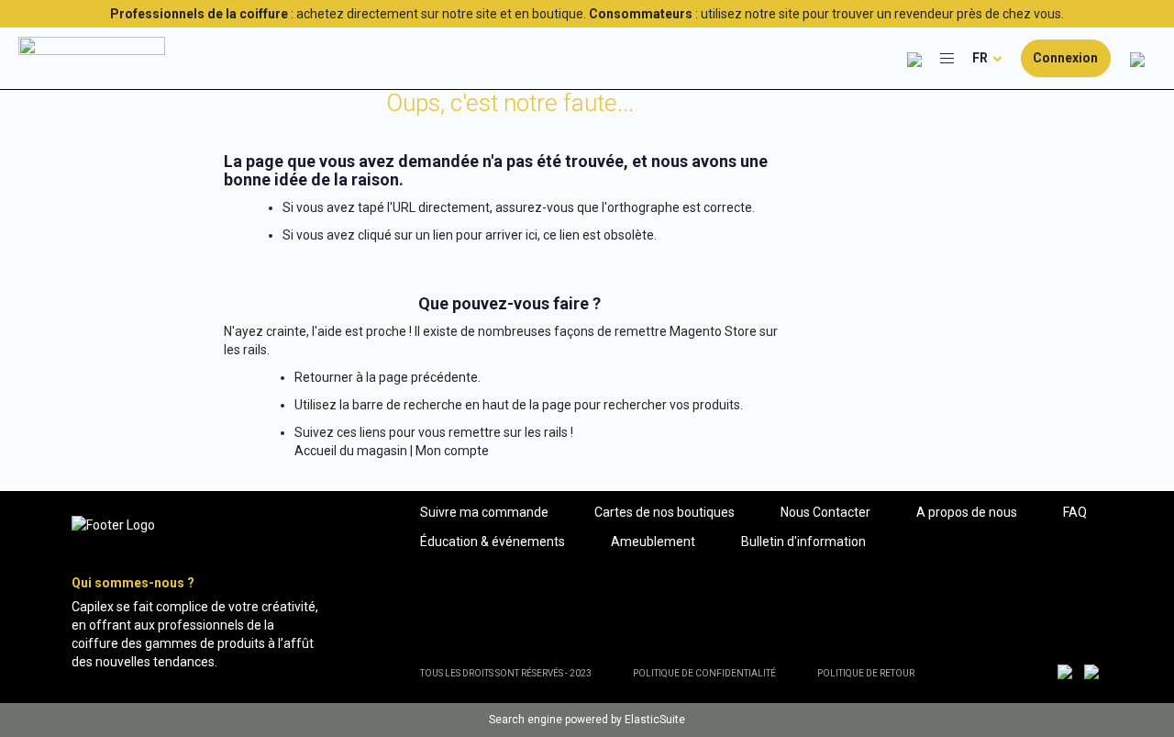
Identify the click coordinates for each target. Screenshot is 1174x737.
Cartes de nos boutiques (664, 512)
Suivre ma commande (484, 512)
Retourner (323, 377)
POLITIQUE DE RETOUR (865, 673)
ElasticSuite (655, 719)
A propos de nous (966, 512)
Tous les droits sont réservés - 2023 (506, 673)
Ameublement (653, 541)
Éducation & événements (492, 541)
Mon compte (452, 450)
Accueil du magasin (350, 450)
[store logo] (91, 58)
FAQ (1075, 512)
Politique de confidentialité (704, 673)
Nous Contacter (825, 512)
